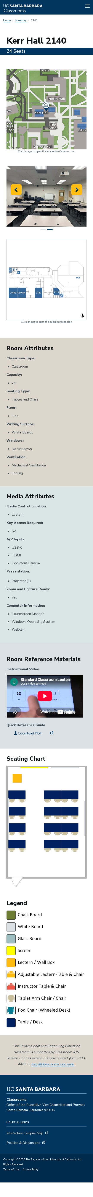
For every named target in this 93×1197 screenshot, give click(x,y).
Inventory (20, 20)
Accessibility (30, 1169)
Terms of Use (11, 1169)
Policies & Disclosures (23, 1142)
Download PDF (29, 733)
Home (7, 20)
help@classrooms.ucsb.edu (53, 1064)
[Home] (34, 6)
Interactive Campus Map (24, 1133)
